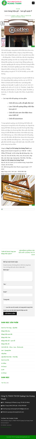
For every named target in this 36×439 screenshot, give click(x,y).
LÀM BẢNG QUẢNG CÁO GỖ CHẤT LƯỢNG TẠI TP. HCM (27, 252)
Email (5, 292)
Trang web (6, 299)
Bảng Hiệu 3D (5, 344)
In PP (2, 369)
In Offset (3, 373)
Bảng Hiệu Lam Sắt (6, 334)
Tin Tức (18, 8)
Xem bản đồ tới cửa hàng (5, 427)
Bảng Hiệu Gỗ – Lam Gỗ (8, 340)
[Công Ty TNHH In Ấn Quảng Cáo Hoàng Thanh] (15, 3)
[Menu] (33, 3)
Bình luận (6, 269)
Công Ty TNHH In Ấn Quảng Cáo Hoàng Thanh (21, 16)
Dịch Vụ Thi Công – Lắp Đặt (9, 327)
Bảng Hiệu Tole (5, 337)
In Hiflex (3, 363)
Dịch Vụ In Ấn (5, 360)
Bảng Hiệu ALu (5, 331)
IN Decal (3, 366)
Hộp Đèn (3, 353)
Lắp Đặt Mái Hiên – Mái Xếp (9, 357)
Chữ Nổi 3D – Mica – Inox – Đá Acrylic (12, 347)
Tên (4, 284)
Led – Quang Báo (6, 350)
